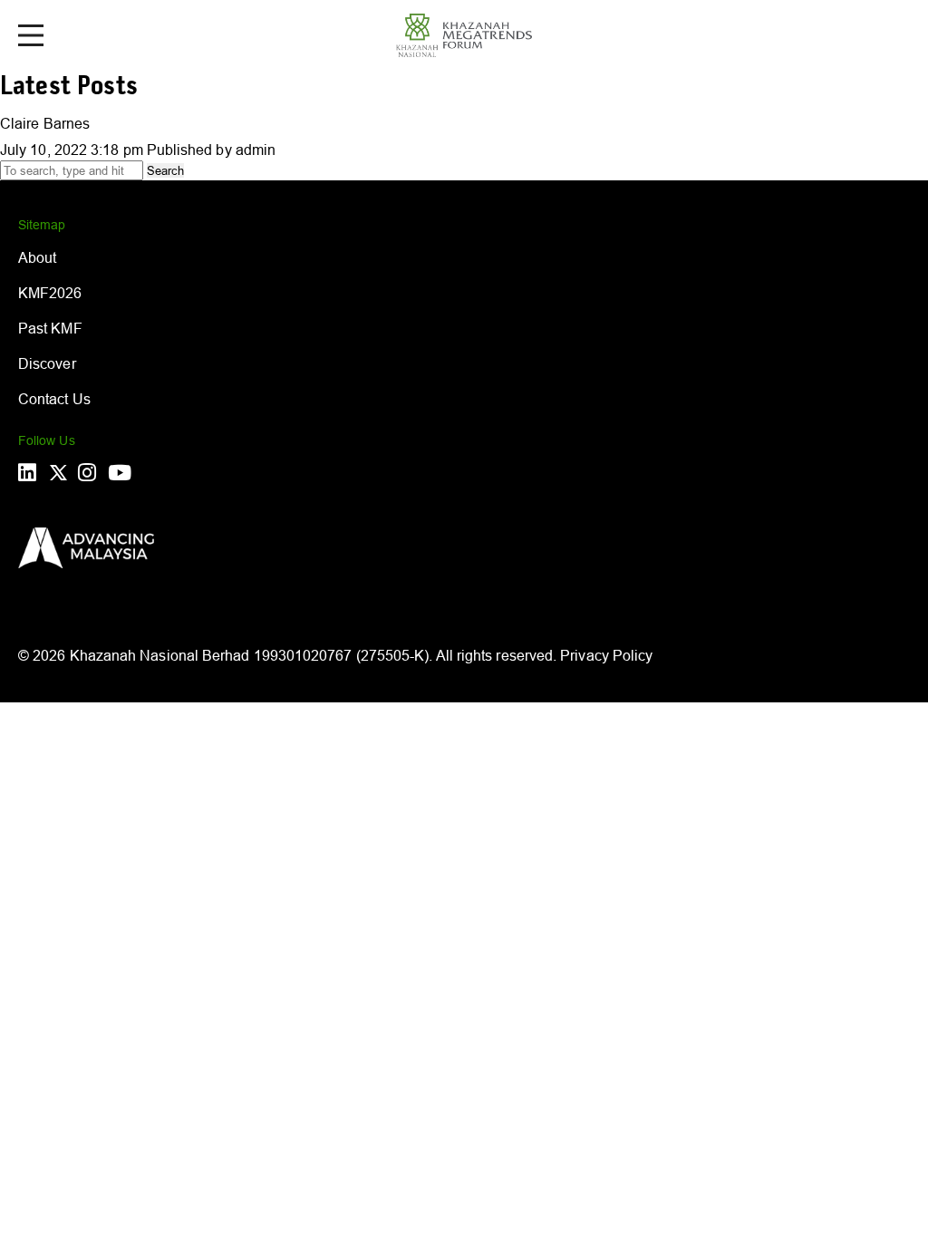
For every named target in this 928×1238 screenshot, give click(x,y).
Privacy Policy (606, 655)
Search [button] (165, 170)
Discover (47, 363)
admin (256, 149)
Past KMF (50, 328)
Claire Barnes (45, 123)
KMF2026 (50, 293)
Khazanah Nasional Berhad (160, 655)
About (37, 257)
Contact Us (54, 399)
